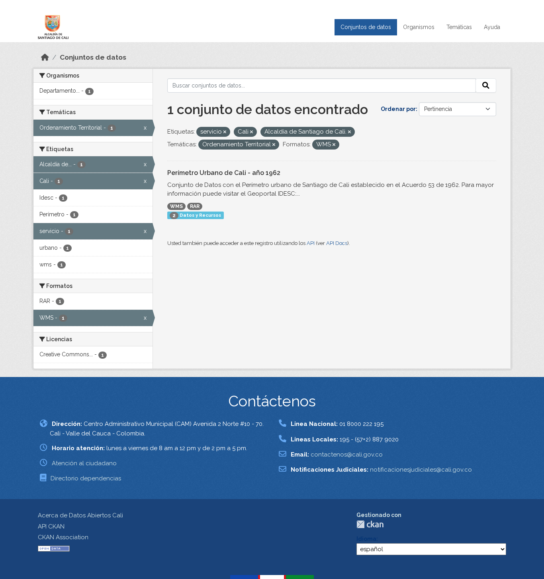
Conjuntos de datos (365, 27)
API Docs (336, 243)
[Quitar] (224, 132)
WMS (176, 206)
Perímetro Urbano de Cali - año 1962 (223, 173)
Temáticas (459, 27)
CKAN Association (63, 537)
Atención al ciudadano (84, 463)
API (311, 243)
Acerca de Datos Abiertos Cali (80, 515)
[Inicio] (45, 57)
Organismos (418, 27)
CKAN (370, 524)
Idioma (366, 539)
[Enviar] (486, 85)
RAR (195, 206)
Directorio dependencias (86, 478)
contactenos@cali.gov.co (347, 454)
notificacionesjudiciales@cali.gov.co (421, 469)
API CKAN (51, 526)
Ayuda (492, 27)
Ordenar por (398, 109)
